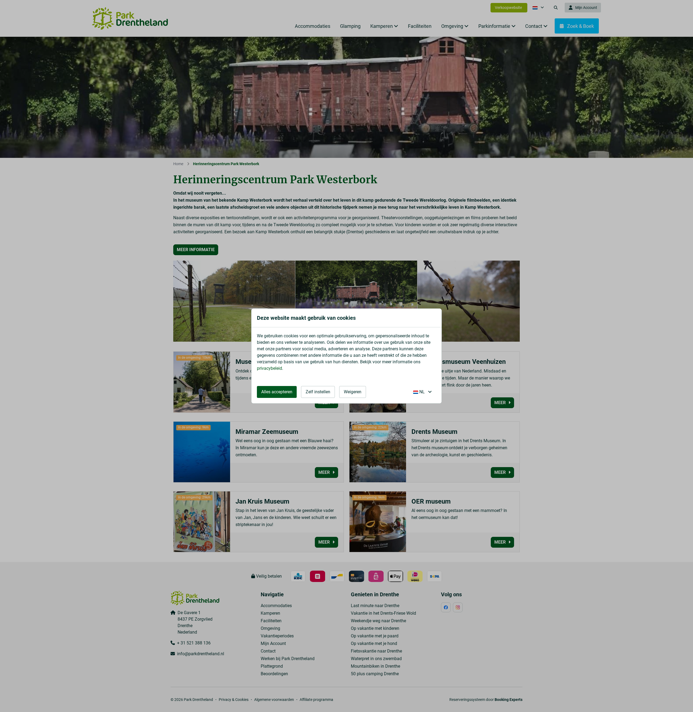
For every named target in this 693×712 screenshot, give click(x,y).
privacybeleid (269, 368)
